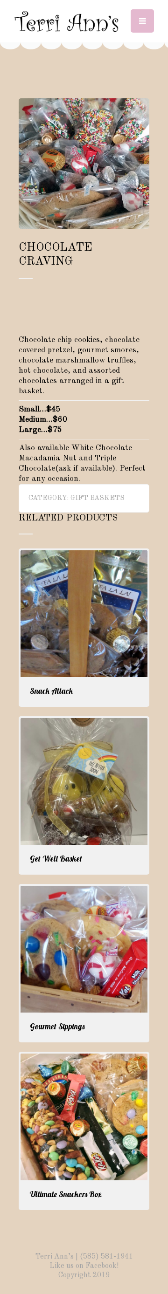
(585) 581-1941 (106, 1256)
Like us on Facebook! (84, 1266)
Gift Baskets (97, 498)
